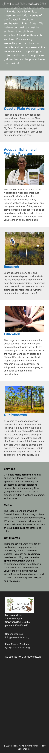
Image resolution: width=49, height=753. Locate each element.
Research (11, 267)
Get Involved (12, 538)
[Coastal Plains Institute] (6, 4)
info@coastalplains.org (17, 637)
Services (9, 468)
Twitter (37, 577)
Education (12, 334)
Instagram (26, 577)
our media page (16, 528)
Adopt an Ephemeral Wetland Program (20, 151)
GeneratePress (24, 749)
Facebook (14, 581)
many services (23, 474)
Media (8, 505)
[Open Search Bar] (45, 4)
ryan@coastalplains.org (17, 647)
